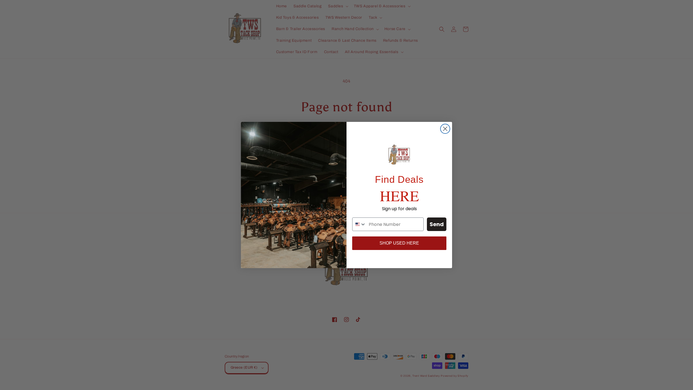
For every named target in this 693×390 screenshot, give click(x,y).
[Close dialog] (445, 129)
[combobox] (359, 224)
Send (437, 224)
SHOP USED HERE (399, 243)
